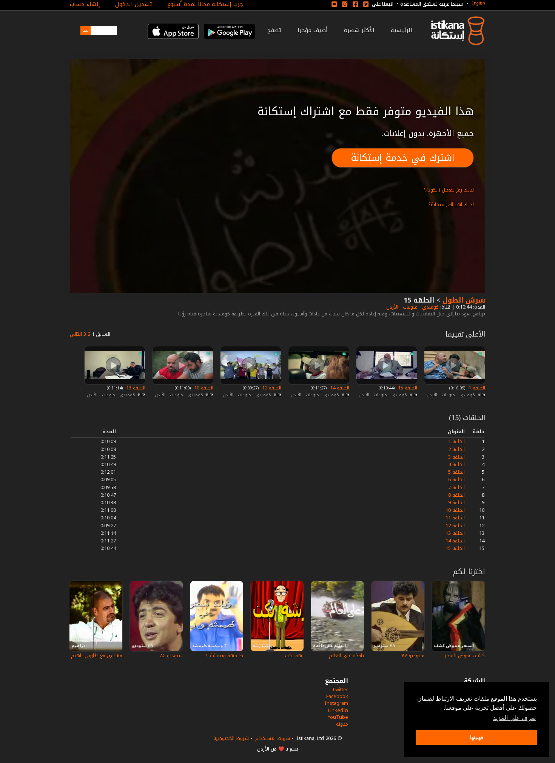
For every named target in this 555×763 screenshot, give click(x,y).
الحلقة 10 (203, 387)
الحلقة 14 (338, 387)
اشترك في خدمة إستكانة (403, 158)
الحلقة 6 (456, 479)
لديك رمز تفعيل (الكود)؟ (449, 190)
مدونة (342, 724)
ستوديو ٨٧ (413, 655)
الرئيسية (401, 30)
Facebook (337, 696)
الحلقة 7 (456, 487)
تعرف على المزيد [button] (514, 718)
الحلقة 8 (456, 495)
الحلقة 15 (406, 387)
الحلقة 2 (456, 449)
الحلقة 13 (135, 387)
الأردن (391, 307)
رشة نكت (294, 655)
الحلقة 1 (476, 387)
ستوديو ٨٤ (171, 655)
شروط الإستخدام (272, 738)
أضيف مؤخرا (313, 30)
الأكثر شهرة (359, 30)
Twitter (340, 689)
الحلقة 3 (456, 457)
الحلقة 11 (455, 517)
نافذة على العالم (346, 655)
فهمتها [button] (476, 737)
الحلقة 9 (456, 502)
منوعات (409, 307)
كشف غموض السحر (465, 655)
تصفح (274, 30)
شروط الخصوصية (231, 738)
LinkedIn (338, 710)
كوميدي (430, 307)
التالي (76, 334)
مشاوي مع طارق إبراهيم (96, 655)
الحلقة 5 (456, 472)
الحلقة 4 (456, 464)
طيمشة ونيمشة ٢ (224, 655)
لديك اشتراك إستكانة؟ (451, 204)
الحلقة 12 (271, 387)
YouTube (338, 717)
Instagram (336, 703)
